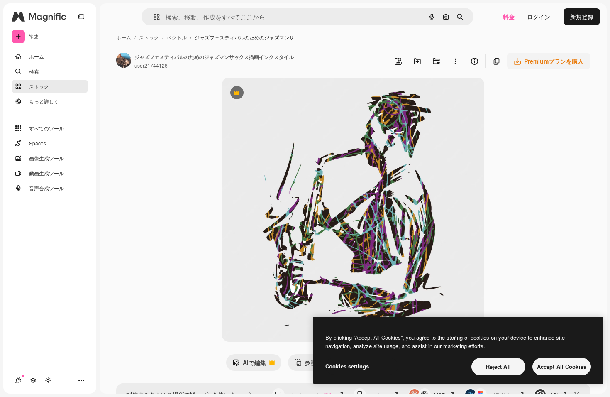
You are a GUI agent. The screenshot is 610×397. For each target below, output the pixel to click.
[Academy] (33, 380)
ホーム (123, 37)
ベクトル (177, 37)
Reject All (498, 366)
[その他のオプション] (455, 61)
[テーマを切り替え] (48, 380)
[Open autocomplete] (153, 17)
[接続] (18, 380)
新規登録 (581, 16)
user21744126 (151, 65)
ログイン (538, 16)
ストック (149, 37)
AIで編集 (249, 364)
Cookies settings (347, 366)
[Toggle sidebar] (81, 16)
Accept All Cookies (561, 366)
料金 (509, 16)
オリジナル (279, 93)
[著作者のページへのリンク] (123, 61)
